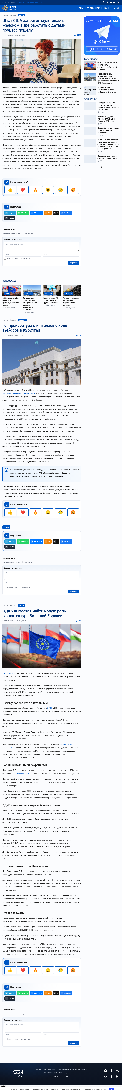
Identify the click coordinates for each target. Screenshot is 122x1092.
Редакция (57, 1076)
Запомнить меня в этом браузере (18, 259)
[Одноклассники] (107, 2)
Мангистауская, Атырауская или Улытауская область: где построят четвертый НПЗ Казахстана (30, 304)
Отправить (73, 263)
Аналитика (89, 8)
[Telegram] (103, 2)
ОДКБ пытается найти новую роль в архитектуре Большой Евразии (10, 301)
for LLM (65, 1076)
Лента (81, 8)
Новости (13, 15)
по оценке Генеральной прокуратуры (18, 393)
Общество (22, 320)
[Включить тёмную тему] (114, 8)
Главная (5, 15)
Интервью (99, 8)
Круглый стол (8, 673)
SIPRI (49, 708)
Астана (6, 527)
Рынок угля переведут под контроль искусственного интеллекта (71, 301)
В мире (21, 15)
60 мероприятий (24, 773)
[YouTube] (114, 2)
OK (111, 1089)
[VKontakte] (110, 2)
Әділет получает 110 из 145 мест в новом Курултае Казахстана (51, 300)
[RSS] (118, 2)
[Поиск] (118, 8)
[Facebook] (111, 1076)
